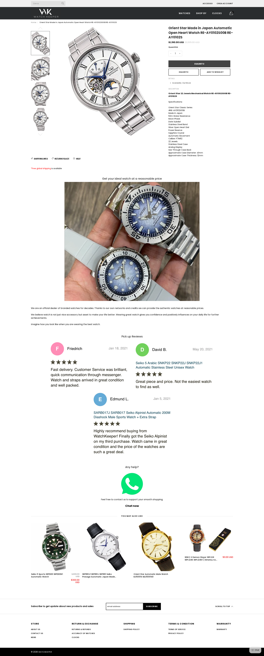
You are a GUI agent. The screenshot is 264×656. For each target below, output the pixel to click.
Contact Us (37, 633)
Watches (184, 13)
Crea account (225, 3)
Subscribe (151, 606)
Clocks (217, 13)
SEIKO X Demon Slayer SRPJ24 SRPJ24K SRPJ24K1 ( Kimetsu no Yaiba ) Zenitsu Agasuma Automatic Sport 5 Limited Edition (203, 558)
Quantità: (173, 47)
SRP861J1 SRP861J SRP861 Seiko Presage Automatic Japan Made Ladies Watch (98, 575)
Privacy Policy (176, 633)
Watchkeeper (45, 652)
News (33, 637)
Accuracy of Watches (83, 633)
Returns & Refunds (81, 629)
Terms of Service (177, 629)
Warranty (222, 629)
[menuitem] (184, 13)
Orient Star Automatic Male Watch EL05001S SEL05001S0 (150, 575)
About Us (35, 629)
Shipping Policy (131, 629)
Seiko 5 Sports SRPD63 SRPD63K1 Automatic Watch (47, 575)
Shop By (201, 13)
